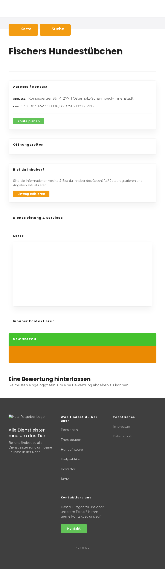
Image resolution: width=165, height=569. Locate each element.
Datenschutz (123, 436)
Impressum (122, 427)
